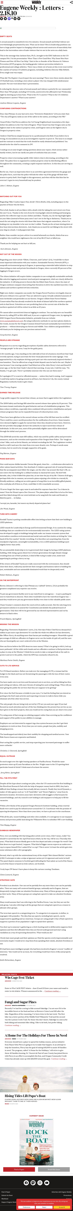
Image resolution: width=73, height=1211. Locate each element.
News (14, 1039)
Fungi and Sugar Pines (20, 1001)
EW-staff (12, 16)
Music (7, 1104)
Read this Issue (54, 1169)
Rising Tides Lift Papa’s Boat (25, 1095)
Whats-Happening (18, 1005)
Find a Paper (19, 1169)
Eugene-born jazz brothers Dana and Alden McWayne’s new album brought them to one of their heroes (33, 1100)
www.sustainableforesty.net (12, 321)
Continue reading (53, 991)
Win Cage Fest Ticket (19, 977)
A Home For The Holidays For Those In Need (36, 1035)
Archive (3, 16)
